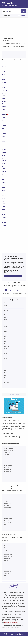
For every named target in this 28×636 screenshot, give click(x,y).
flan (5, 343)
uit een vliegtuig (8, 465)
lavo (5, 356)
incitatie (6, 473)
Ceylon (4, 104)
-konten (6, 575)
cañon (3, 98)
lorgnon (4, 212)
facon (5, 334)
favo (5, 336)
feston (3, 141)
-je (4, 547)
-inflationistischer (8, 556)
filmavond (6, 338)
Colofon (16, 634)
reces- (5, 501)
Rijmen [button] (23, 11)
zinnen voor (11, 55)
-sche (5, 552)
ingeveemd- (7, 509)
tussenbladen (7, 478)
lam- (5, 511)
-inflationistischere (8, 569)
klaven (5, 348)
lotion (3, 214)
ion (3, 176)
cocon (3, 117)
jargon (4, 185)
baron (3, 71)
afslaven (6, 367)
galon (3, 155)
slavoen (6, 322)
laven (5, 353)
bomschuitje (7, 463)
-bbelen (6, 560)
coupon (4, 125)
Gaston (4, 160)
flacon (3, 144)
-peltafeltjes (7, 564)
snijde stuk (6, 452)
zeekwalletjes (7, 454)
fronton (4, 149)
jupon (3, 187)
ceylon (4, 101)
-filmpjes (6, 573)
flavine (5, 319)
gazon (3, 163)
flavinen (6, 377)
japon (3, 182)
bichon (4, 82)
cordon (4, 122)
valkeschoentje (7, 471)
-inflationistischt (8, 554)
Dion (3, 136)
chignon (4, 112)
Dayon (4, 133)
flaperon (6, 370)
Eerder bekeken (6, 15)
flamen (5, 341)
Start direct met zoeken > (13, 276)
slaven (5, 361)
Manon (4, 217)
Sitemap (11, 634)
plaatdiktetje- (7, 520)
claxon (4, 114)
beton (3, 77)
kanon (3, 190)
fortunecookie (7, 475)
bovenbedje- (7, 503)
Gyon (3, 168)
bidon (3, 85)
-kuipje (5, 550)
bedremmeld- (7, 526)
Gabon (4, 152)
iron (3, 179)
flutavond (6, 346)
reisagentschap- (8, 507)
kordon (4, 201)
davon (5, 331)
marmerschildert (8, 450)
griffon (4, 166)
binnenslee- (7, 516)
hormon (4, 171)
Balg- (5, 524)
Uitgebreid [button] (22, 15)
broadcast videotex (8, 448)
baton (3, 74)
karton (4, 195)
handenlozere (7, 461)
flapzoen (6, 375)
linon (3, 209)
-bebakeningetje (8, 567)
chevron (4, 106)
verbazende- (7, 522)
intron (3, 174)
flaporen (6, 372)
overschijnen (7, 456)
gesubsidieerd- (7, 518)
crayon (4, 128)
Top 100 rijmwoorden (14, 394)
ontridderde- (7, 499)
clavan (5, 326)
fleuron (4, 147)
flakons (6, 317)
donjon (4, 139)
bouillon (4, 87)
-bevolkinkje (7, 545)
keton (3, 198)
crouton (4, 131)
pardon (4, 222)
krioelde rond (7, 458)
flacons (5, 314)
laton (3, 203)
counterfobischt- (8, 497)
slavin (5, 363)
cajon (3, 95)
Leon (3, 206)
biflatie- (6, 505)
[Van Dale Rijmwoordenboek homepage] (8, 3)
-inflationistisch (7, 571)
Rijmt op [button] (5, 11)
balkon (4, 66)
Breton (4, 93)
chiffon (4, 109)
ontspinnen (6, 467)
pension (4, 225)
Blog (7, 634)
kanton (4, 193)
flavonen (6, 310)
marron (4, 220)
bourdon (4, 90)
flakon (5, 305)
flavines (6, 380)
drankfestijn (7, 469)
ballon (3, 68)
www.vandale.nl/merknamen (11, 622)
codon (3, 120)
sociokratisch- (7, 514)
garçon (4, 158)
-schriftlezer (7, 558)
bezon (3, 79)
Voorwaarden (22, 634)
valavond (6, 382)
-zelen (5, 562)
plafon (5, 358)
